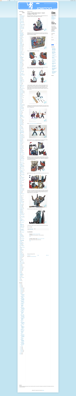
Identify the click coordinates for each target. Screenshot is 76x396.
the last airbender (22, 245)
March (21, 349)
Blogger (43, 390)
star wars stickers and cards (22, 229)
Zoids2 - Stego (22, 314)
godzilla (21, 93)
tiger (20, 251)
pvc (20, 181)
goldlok (21, 94)
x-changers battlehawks (21, 274)
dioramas (21, 66)
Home (38, 255)
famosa (21, 78)
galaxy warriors (22, 88)
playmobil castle (22, 160)
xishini (21, 276)
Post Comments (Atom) (33, 256)
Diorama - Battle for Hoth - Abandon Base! (22, 319)
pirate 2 (21, 151)
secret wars (21, 195)
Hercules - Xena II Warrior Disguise (22, 297)
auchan (21, 30)
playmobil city (21, 163)
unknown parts (21, 262)
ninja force (21, 147)
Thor (34, 139)
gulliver (21, 96)
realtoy (21, 186)
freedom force (21, 81)
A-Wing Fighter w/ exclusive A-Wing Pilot (22, 299)
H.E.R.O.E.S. (21, 97)
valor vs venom (22, 263)
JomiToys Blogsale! (22, 338)
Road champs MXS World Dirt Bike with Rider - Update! (54, 69)
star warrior (21, 207)
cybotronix (21, 61)
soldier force (21, 201)
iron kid (21, 106)
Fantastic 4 (21, 79)
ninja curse (21, 146)
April (21, 348)
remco (20, 187)
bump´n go (21, 49)
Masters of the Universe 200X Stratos (22, 301)
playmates (21, 155)
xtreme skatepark (22, 277)
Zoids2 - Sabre (22, 324)
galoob (21, 89)
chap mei (30, 229)
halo (20, 98)
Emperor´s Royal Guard (22, 329)
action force (21, 17)
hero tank (21, 101)
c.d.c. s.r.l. (21, 50)
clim (20, 56)
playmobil (21, 157)
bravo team (21, 46)
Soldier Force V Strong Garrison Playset (54, 63)
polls (20, 176)
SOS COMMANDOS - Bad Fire (22, 295)
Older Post (47, 255)
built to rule (21, 48)
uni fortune (21, 259)
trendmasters (21, 254)
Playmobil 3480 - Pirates (22, 310)
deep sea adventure (21, 62)
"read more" (54, 31)
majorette (21, 127)
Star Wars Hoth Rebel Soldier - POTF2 (23, 323)
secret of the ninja (22, 193)
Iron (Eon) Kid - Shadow (22, 303)
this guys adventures (21, 249)
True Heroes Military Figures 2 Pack (22, 306)
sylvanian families (22, 238)
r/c (20, 183)
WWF (20, 272)
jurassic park (21, 110)
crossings (21, 59)
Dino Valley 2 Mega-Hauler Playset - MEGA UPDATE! (54, 52)
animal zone (21, 27)
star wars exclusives (21, 219)
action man (21, 18)
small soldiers (21, 199)
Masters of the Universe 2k (21, 131)
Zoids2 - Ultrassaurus (22, 334)
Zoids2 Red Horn (22, 321)
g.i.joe (20, 84)
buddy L (21, 47)
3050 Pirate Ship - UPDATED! (54, 61)
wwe (20, 271)
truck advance (21, 255)
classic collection (22, 54)
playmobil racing (22, 168)
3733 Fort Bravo (54, 59)
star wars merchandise (21, 226)
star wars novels (22, 227)
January (22, 351)
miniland (21, 138)
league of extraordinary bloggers (21, 116)
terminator (21, 242)
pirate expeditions (22, 152)
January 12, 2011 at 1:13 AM (40, 238)
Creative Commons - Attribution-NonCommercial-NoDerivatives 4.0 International (53, 17)
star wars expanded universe (22, 220)
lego (20, 118)
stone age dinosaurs (21, 234)
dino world (21, 65)
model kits (21, 139)
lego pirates (21, 122)
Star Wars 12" (21, 208)
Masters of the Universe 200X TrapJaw (22, 332)
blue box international (21, 43)
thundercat (21, 250)
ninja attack (21, 145)
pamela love (21, 150)
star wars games (22, 222)
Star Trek (21, 206)
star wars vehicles (22, 230)
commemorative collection (22, 57)
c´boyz (21, 51)
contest (21, 58)
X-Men (21, 275)
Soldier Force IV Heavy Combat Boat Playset (54, 66)
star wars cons (21, 216)
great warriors (21, 95)
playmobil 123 (21, 158)
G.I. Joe (21, 83)
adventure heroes (22, 22)
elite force (21, 73)
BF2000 (21, 39)
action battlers (21, 16)
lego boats (21, 119)
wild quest (21, 268)
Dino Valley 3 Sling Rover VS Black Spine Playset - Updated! (54, 72)
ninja (20, 144)
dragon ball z (21, 68)
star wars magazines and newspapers (22, 224)
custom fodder (21, 60)
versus (21, 264)
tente (20, 241)
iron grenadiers (22, 105)
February (22, 350)
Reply (30, 236)
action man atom (22, 19)
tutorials (21, 257)
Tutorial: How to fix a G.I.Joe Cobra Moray (22, 316)
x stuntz (21, 273)
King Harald (35, 123)
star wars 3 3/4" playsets (22, 212)
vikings (32, 229)
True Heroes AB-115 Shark (54, 55)
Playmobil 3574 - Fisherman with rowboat (22, 336)
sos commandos (22, 202)
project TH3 (21, 180)
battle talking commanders (21, 34)
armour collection (22, 28)
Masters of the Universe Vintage (22, 132)
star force (21, 205)
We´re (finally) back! (22, 345)
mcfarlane (21, 134)
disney (21, 67)
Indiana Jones (21, 104)
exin (20, 76)
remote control (21, 188)
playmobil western (22, 172)
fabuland (21, 77)
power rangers (21, 177)
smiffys (21, 200)
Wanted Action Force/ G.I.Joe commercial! (23, 308)
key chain (21, 112)
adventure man (22, 24)
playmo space (21, 156)
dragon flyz (21, 69)
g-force (21, 82)
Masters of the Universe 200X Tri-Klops (22, 312)
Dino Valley (21, 64)
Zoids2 (21, 280)
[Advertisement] (22, 369)
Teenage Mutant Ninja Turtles (22, 240)
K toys (20, 111)
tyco (20, 258)
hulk (20, 103)
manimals (21, 128)
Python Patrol (21, 182)
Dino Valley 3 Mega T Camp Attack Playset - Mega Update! (54, 49)
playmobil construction (21, 165)
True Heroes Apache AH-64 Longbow (22, 343)
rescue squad (21, 189)
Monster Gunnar (31, 123)
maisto (21, 126)
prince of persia (22, 179)
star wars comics (22, 214)
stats (20, 233)
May (21, 347)
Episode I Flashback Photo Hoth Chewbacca (22, 340)
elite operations (22, 74)
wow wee (21, 270)
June (21, 346)
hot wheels (21, 102)
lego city (21, 121)
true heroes (21, 256)
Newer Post (28, 255)
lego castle (21, 120)
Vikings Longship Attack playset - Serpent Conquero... (23, 327)
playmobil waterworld (21, 171)
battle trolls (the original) (22, 35)
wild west (21, 269)
